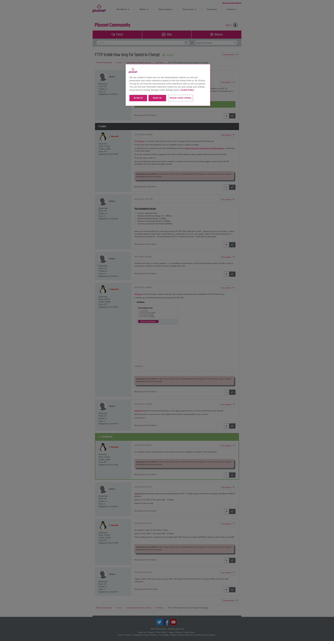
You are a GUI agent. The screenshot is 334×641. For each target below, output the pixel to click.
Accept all (138, 98)
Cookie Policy (187, 90)
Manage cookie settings (181, 98)
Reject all (157, 98)
